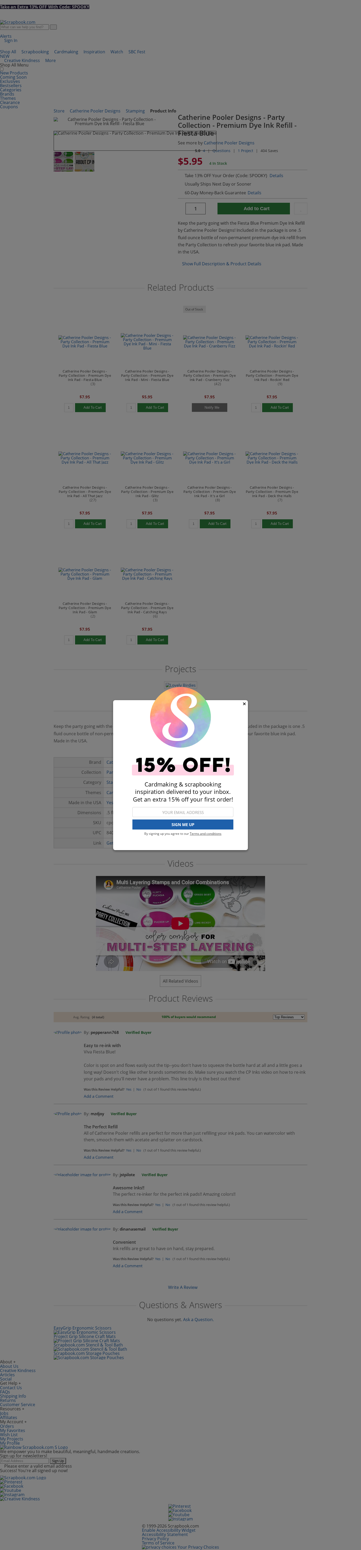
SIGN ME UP (183, 824)
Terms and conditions (205, 833)
